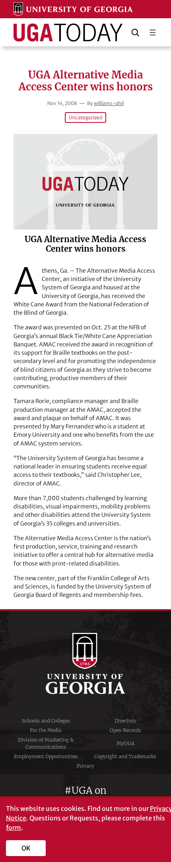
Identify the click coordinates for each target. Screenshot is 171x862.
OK (26, 848)
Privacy (85, 766)
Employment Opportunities (46, 756)
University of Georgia (85, 663)
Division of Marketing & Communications (46, 743)
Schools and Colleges (46, 721)
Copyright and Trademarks (125, 756)
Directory (125, 721)
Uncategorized (85, 117)
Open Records (125, 730)
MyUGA (125, 743)
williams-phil (109, 103)
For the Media (46, 730)
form (13, 827)
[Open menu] (152, 32)
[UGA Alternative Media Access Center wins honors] (85, 181)
